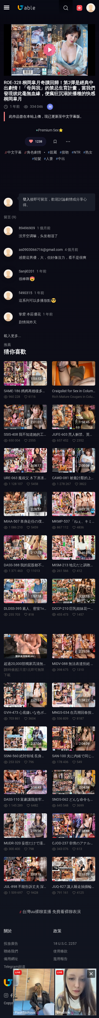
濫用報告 (60, 959)
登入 (26, 199)
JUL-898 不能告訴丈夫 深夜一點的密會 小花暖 (40, 887)
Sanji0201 (27, 271)
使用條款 (60, 951)
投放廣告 (11, 943)
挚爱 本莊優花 (30, 314)
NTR (77, 152)
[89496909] (8, 234)
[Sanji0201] (8, 277)
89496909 (27, 228)
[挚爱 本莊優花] (8, 320)
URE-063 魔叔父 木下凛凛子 (25, 478)
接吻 (65, 152)
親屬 (53, 152)
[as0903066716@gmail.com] (8, 255)
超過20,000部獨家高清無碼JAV (28, 664)
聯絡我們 (11, 951)
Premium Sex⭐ (50, 130)
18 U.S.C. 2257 (65, 943)
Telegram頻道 (14, 967)
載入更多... (12, 336)
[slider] (23, 70)
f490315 (25, 293)
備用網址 (11, 959)
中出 (61, 159)
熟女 (88, 152)
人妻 (49, 159)
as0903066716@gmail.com (41, 250)
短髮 (37, 159)
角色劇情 (34, 152)
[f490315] (8, 299)
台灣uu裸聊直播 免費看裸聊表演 (51, 911)
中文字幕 (14, 152)
